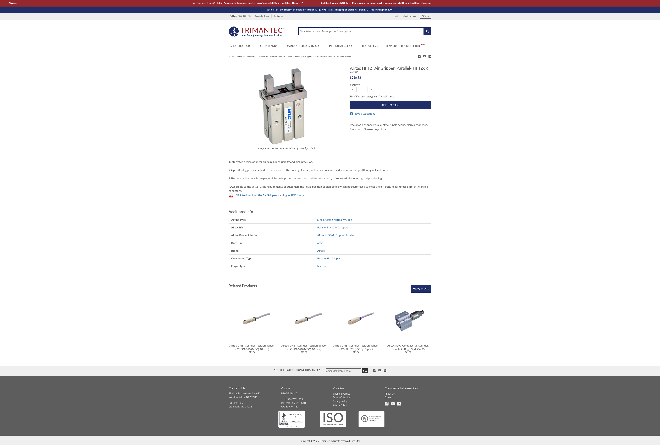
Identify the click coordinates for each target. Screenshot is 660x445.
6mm (320, 242)
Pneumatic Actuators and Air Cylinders (275, 56)
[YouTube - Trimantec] (424, 56)
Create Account (409, 16)
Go (365, 370)
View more (421, 288)
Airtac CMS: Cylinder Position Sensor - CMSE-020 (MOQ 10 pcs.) (356, 347)
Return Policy (340, 405)
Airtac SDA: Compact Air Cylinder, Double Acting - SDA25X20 (408, 347)
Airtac (321, 250)
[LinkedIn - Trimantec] (429, 56)
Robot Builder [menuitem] (410, 45)
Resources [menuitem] (369, 45)
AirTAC (354, 72)
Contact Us (278, 16)
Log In (396, 16)
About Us (390, 393)
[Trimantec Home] (257, 33)
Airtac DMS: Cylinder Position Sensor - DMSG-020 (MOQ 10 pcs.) (304, 347)
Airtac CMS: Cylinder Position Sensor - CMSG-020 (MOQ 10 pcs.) (252, 347)
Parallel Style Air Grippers (332, 227)
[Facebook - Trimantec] (419, 56)
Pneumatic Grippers (303, 56)
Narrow (322, 266)
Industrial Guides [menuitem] (341, 45)
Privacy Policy (340, 401)
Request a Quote (262, 16)
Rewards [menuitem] (391, 45)
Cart (427, 16)
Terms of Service (341, 397)
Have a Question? (364, 113)
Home (231, 56)
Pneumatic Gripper (328, 258)
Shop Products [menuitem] (240, 45)
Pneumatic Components (246, 56)
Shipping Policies (341, 393)
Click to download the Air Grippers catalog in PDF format (270, 195)
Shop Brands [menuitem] (268, 45)
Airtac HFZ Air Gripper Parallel (335, 235)
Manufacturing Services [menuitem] (303, 45)
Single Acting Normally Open (334, 219)
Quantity (355, 85)
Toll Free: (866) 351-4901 (240, 16)
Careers (389, 397)
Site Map (355, 440)
